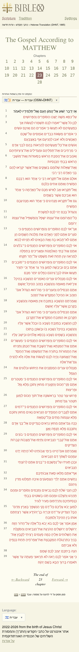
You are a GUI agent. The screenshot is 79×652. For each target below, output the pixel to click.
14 (39, 68)
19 (6, 75)
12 (23, 68)
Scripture (9, 18)
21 (23, 75)
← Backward (20, 579)
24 (48, 75)
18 (72, 68)
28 (39, 82)
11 (15, 68)
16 (56, 68)
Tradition (25, 18)
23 (39, 75)
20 (15, 75)
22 (31, 75)
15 (48, 68)
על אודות (8, 640)
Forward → (60, 579)
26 (64, 75)
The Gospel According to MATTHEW (39, 43)
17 (64, 68)
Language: (9, 610)
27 (72, 75)
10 (6, 68)
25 (56, 75)
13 (31, 68)
